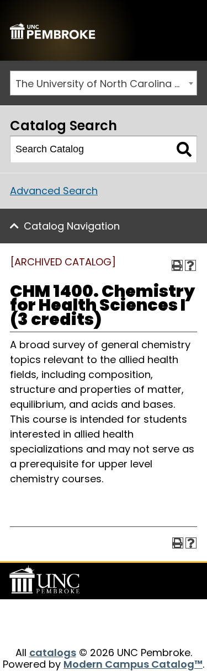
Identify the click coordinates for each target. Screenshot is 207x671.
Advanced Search (54, 191)
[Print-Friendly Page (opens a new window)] (177, 265)
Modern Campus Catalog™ (133, 664)
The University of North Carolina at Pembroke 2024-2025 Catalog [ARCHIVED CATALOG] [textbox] (106, 83)
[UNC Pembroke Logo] (46, 580)
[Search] (184, 149)
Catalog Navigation (72, 226)
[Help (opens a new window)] (190, 265)
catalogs (52, 652)
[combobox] (103, 83)
